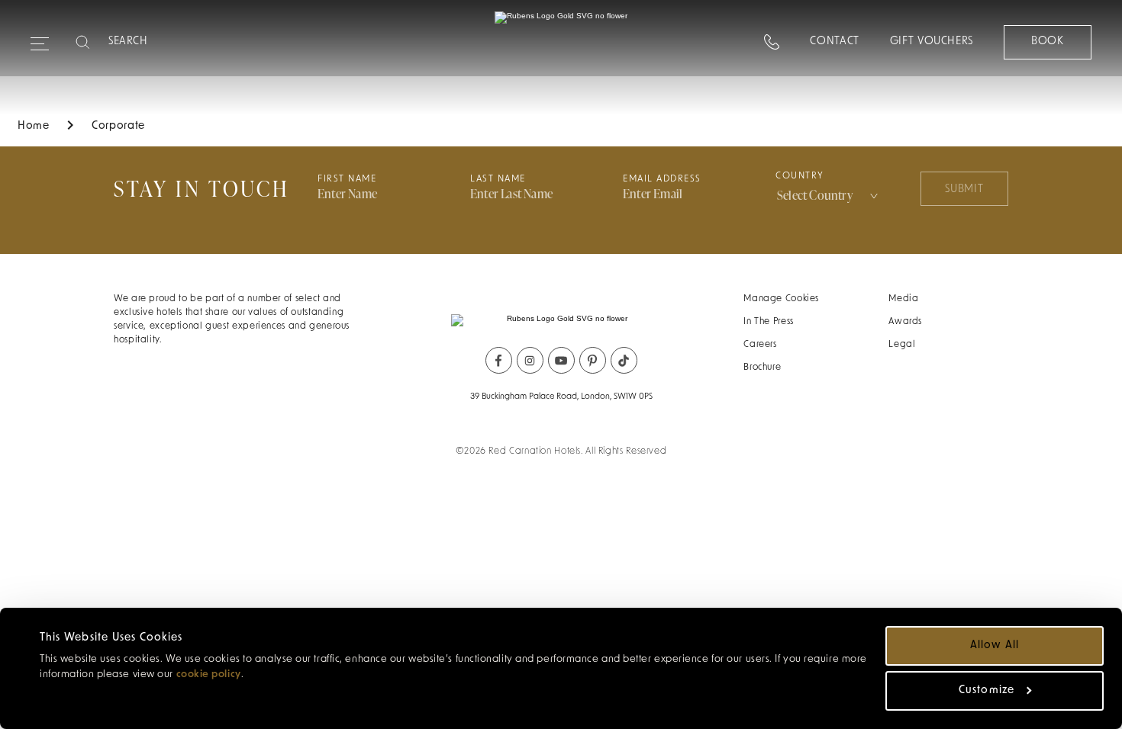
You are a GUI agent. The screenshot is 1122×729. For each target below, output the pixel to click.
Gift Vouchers (931, 41)
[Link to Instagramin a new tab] (530, 360)
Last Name (498, 179)
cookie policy (208, 674)
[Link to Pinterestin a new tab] (592, 360)
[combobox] (828, 195)
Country (799, 176)
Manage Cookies (781, 298)
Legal (901, 344)
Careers (759, 344)
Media (903, 298)
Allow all (994, 645)
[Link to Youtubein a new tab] (561, 360)
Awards (905, 321)
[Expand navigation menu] (40, 37)
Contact (834, 41)
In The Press (768, 321)
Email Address (662, 179)
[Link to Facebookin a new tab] (498, 360)
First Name (347, 179)
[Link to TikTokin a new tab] (624, 360)
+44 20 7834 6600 (805, 60)
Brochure (762, 367)
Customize (986, 690)
